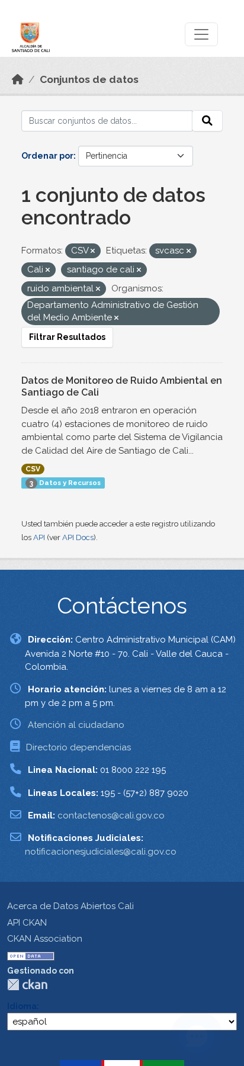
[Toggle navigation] (201, 34)
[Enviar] (207, 120)
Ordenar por (47, 155)
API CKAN (27, 922)
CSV (32, 469)
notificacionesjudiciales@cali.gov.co (100, 851)
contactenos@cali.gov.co (111, 815)
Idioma (22, 1006)
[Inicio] (18, 79)
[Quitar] (93, 251)
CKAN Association (44, 938)
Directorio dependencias (78, 747)
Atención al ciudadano (76, 725)
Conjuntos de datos (89, 79)
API (39, 537)
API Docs (78, 537)
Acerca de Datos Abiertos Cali (70, 906)
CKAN (27, 984)
